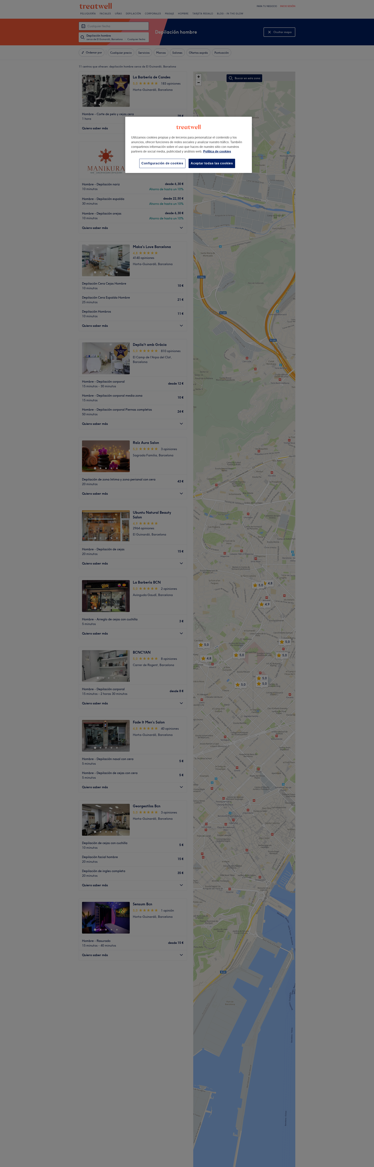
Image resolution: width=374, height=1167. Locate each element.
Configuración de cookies (162, 163)
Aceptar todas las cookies (212, 163)
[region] (188, 145)
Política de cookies (217, 151)
